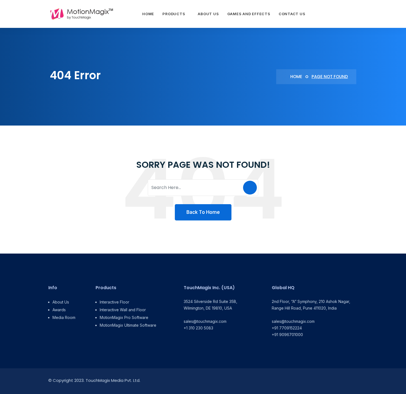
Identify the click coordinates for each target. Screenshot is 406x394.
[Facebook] (329, 381)
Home (148, 14)
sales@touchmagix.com (205, 321)
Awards (59, 309)
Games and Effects (248, 14)
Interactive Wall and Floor (123, 309)
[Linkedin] (316, 381)
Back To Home (203, 212)
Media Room (63, 317)
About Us (208, 14)
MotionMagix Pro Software (124, 317)
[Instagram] (341, 381)
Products (173, 14)
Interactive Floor (114, 302)
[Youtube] (354, 381)
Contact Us (292, 14)
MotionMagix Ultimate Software (128, 325)
